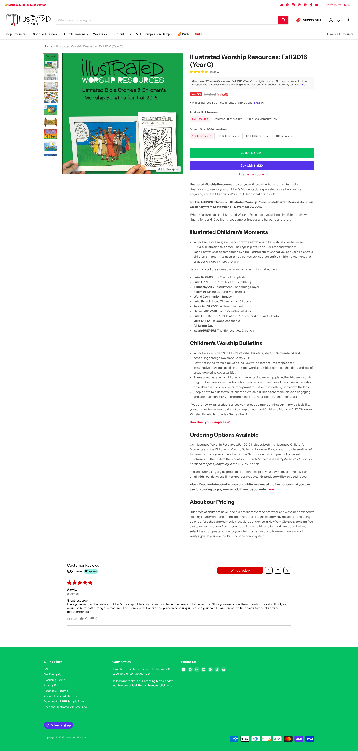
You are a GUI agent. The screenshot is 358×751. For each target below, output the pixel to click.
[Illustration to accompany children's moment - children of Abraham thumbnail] (50, 134)
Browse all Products (339, 34)
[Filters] (278, 570)
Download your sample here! (210, 422)
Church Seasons (74, 34)
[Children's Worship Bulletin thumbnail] (50, 74)
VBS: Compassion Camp (153, 34)
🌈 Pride (183, 34)
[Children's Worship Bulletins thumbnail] (50, 86)
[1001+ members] (283, 140)
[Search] (283, 20)
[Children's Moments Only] (262, 123)
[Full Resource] (200, 123)
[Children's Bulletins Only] (228, 123)
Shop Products (15, 34)
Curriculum (120, 34)
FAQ (46, 669)
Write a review (240, 570)
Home (48, 46)
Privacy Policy (53, 685)
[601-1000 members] (256, 140)
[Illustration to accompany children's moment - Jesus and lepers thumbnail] (50, 109)
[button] (199, 72)
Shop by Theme (44, 34)
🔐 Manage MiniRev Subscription (25, 4)
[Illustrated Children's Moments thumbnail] (50, 97)
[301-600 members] (228, 140)
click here (166, 685)
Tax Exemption (53, 674)
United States (338, 4)
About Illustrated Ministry (60, 696)
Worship (99, 34)
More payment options (252, 174)
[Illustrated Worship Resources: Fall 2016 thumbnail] (50, 61)
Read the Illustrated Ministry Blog (65, 707)
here (302, 84)
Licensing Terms (54, 680)
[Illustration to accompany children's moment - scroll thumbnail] (50, 122)
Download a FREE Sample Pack (64, 701)
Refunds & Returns (56, 690)
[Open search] (269, 570)
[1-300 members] (202, 140)
